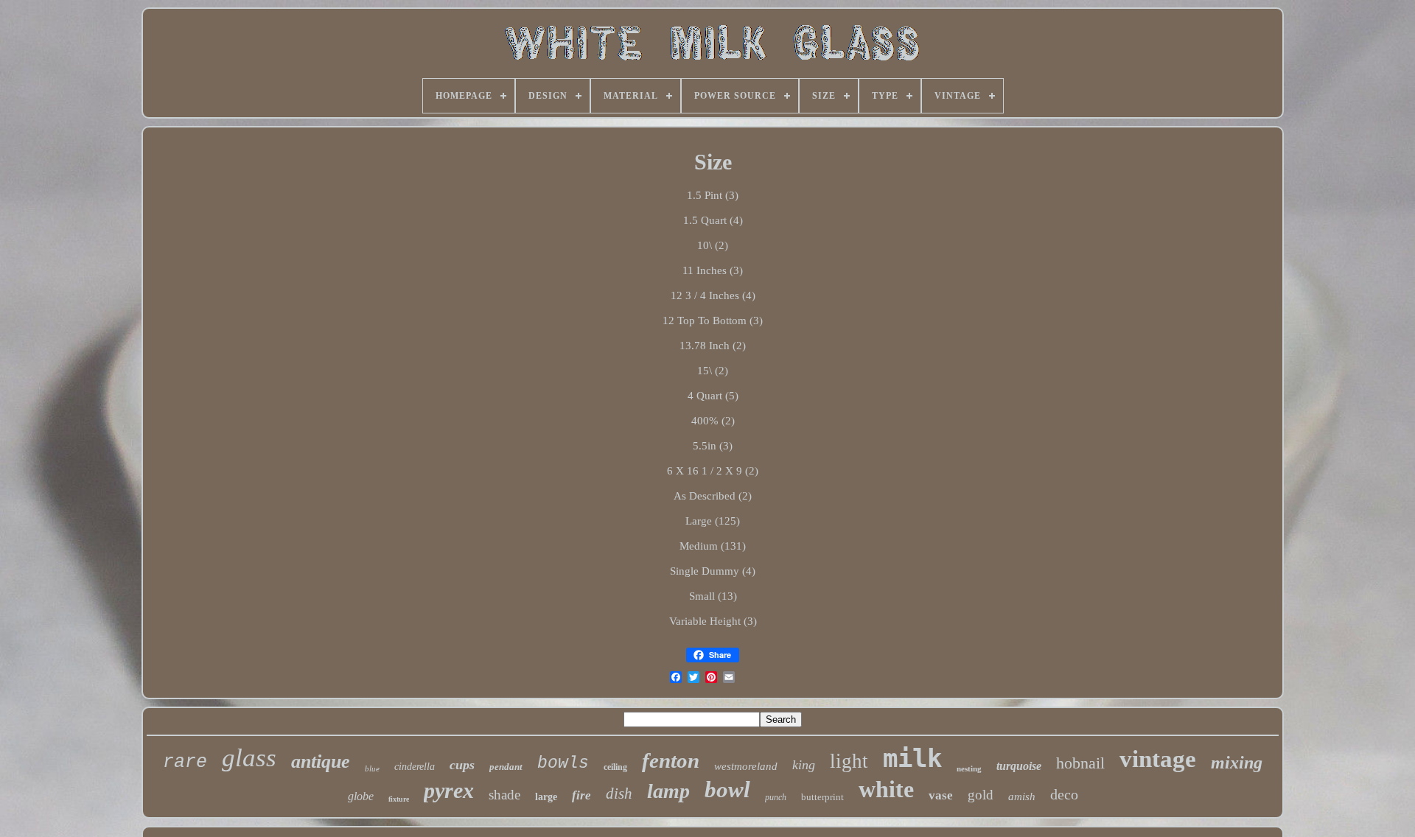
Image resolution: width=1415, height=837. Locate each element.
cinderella (414, 766)
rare (185, 762)
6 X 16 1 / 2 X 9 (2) (712, 471)
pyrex (449, 790)
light (849, 761)
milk (912, 758)
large (546, 796)
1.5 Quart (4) (713, 220)
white (886, 789)
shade (504, 794)
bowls (563, 763)
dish (619, 793)
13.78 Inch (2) (712, 345)
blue (372, 768)
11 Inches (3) (712, 270)
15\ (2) (712, 371)
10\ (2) (712, 245)
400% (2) (713, 421)
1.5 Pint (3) (712, 195)
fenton (670, 760)
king (803, 764)
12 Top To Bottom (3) (713, 320)
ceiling (615, 767)
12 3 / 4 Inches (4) (713, 295)
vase (941, 795)
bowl (727, 789)
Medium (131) (712, 546)
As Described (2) (713, 496)
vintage (1157, 759)
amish (1021, 796)
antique (320, 761)
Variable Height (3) (713, 621)
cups (462, 764)
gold (980, 794)
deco (1064, 794)
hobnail (1080, 763)
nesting (969, 768)
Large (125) (712, 521)
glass (249, 757)
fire (581, 795)
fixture (398, 799)
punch (775, 797)
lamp (668, 791)
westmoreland (746, 766)
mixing (1236, 762)
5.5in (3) (713, 446)
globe (361, 796)
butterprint (822, 796)
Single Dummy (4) (712, 571)
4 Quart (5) (713, 396)
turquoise (1018, 766)
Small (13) (713, 596)
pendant (506, 766)
